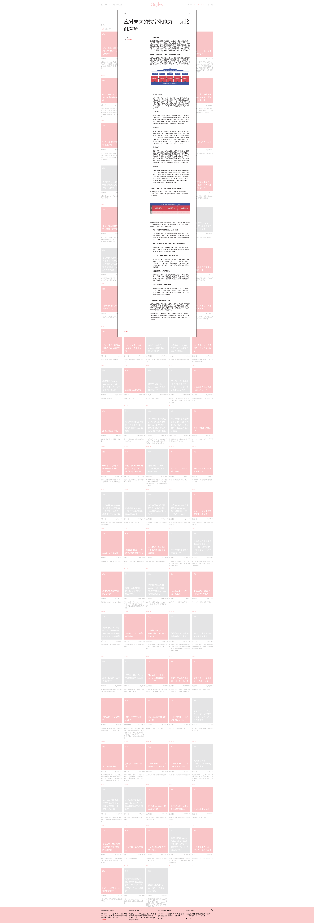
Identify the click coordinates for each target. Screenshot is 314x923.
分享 (126, 331)
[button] (189, 13)
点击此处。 (104, 920)
